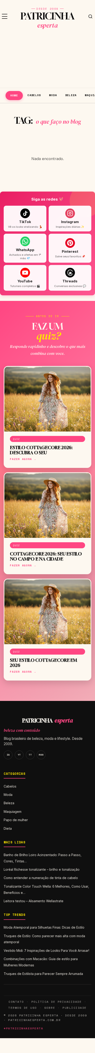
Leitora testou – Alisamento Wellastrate (33, 901)
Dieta (8, 828)
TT (30, 755)
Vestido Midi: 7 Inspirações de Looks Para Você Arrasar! (46, 950)
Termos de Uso (22, 1008)
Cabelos (34, 95)
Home (14, 95)
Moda (53, 95)
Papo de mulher (16, 820)
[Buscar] (90, 16)
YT (19, 755)
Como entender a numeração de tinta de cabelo (41, 878)
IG (8, 755)
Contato (16, 1001)
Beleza (71, 95)
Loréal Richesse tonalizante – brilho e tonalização (42, 869)
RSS (41, 755)
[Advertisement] (47, 60)
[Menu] (4, 16)
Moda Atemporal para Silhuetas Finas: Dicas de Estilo (44, 927)
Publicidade (74, 1008)
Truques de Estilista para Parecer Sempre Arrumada (43, 974)
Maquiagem (12, 811)
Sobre (49, 1008)
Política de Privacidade (56, 1001)
